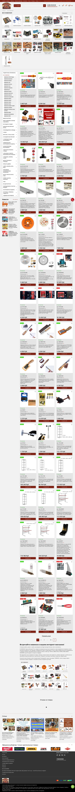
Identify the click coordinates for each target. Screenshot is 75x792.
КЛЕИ (4, 181)
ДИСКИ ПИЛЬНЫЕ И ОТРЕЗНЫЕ (7, 161)
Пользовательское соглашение (8, 761)
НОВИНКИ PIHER (7, 104)
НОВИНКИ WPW (7, 116)
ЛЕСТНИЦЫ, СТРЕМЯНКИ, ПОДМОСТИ (8, 192)
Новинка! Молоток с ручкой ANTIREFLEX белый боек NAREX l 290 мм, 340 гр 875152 (27, 447)
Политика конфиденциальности (8, 759)
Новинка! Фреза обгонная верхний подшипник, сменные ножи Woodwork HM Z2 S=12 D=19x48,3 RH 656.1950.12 (64, 133)
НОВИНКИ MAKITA (8, 95)
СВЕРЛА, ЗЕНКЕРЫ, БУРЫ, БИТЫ (8, 167)
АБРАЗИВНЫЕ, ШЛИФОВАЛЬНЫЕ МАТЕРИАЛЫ (7, 171)
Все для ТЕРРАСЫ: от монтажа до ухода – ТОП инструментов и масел (37, 733)
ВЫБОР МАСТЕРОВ (7, 118)
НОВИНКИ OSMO (7, 102)
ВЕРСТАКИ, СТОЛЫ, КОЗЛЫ (8, 134)
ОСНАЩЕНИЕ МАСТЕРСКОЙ (8, 136)
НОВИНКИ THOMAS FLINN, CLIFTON (9, 110)
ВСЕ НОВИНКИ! (6, 75)
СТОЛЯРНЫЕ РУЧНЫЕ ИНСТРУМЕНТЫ (7, 140)
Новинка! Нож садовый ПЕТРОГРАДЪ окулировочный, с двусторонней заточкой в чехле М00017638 (46, 346)
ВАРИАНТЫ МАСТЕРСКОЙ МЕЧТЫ (8, 127)
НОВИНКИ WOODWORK (9, 114)
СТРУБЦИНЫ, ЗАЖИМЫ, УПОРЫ (8, 157)
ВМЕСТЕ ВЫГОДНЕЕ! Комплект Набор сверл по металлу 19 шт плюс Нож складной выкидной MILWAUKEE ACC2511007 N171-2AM (46, 311)
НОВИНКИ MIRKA (7, 98)
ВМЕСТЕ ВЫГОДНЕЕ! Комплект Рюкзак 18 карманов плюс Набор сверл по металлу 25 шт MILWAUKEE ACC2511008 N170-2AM (64, 311)
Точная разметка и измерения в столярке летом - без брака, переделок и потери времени (66, 733)
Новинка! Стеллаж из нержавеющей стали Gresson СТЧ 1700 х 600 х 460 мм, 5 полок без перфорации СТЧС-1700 (46, 481)
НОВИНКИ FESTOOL (8, 84)
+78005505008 (60, 759)
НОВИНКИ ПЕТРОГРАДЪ (9, 77)
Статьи (37, 1)
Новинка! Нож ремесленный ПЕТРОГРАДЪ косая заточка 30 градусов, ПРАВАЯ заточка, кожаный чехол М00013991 (64, 381)
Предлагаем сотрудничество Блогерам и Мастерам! (51, 733)
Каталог (8, 1)
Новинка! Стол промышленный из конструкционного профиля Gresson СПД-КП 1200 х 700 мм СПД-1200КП (46, 545)
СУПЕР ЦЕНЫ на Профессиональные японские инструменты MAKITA (13, 218)
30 (50, 640)
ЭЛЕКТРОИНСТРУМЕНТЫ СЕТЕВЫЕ (8, 150)
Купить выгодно (5, 758)
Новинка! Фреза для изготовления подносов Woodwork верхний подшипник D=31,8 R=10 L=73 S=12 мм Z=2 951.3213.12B (27, 171)
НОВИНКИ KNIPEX (7, 91)
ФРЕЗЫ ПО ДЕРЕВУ (7, 163)
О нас (29, 1)
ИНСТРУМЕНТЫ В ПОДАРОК (9, 189)
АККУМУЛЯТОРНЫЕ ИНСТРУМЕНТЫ (7, 147)
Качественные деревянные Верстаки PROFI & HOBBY (8, 733)
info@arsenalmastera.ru (52, 6)
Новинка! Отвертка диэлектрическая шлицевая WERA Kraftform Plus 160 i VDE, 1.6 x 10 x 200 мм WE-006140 (27, 96)
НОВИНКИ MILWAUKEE (8, 96)
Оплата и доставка (18, 1)
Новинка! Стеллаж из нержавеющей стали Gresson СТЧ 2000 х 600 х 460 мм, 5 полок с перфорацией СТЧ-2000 (64, 480)
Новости (12, 1)
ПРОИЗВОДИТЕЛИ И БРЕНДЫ (9, 130)
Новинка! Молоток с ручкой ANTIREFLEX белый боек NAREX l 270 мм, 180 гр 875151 (46, 447)
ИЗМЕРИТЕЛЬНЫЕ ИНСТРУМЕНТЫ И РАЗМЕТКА (9, 143)
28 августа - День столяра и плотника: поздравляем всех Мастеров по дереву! (13, 226)
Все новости (15, 199)
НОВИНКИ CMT (7, 82)
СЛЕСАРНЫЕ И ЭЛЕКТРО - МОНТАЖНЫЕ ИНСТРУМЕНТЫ (9, 154)
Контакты (25, 1)
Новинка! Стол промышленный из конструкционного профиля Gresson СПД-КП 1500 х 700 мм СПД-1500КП (27, 545)
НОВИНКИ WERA (7, 112)
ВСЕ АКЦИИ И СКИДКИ (8, 124)
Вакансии (4, 765)
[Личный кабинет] (59, 5)
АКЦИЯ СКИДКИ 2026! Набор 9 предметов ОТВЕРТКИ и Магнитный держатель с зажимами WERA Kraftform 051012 (27, 622)
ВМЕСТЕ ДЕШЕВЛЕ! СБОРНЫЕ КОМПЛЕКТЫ (9, 121)
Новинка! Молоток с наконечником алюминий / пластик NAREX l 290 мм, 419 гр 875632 (64, 414)
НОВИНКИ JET (7, 89)
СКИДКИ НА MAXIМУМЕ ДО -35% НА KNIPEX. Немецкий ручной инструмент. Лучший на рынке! (13, 233)
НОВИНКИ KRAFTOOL (8, 93)
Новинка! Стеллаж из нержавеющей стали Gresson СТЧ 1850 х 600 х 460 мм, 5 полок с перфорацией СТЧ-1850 (27, 513)
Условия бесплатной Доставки (8, 772)
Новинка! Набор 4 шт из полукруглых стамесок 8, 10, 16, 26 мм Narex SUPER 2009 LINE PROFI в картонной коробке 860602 (46, 415)
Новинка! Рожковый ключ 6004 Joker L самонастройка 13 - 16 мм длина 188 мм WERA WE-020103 (46, 96)
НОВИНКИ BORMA (8, 80)
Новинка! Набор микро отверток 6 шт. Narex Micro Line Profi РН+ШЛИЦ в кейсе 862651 (28, 414)
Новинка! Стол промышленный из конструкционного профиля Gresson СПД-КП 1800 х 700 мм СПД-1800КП (64, 513)
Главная (3, 1)
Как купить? (4, 756)
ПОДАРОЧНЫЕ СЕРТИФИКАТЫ (9, 72)
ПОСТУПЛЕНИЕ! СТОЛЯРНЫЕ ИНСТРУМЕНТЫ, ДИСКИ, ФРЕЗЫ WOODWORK (12, 211)
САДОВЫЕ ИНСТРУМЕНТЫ (8, 195)
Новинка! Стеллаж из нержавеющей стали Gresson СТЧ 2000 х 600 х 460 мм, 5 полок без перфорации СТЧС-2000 (64, 448)
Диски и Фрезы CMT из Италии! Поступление (13, 202)
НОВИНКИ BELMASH (8, 78)
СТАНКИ (5, 132)
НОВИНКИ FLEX (7, 86)
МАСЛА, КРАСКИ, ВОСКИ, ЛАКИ (8, 175)
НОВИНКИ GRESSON (8, 87)
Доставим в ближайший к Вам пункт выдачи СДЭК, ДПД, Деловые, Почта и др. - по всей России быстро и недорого (24, 770)
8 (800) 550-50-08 (51, 5)
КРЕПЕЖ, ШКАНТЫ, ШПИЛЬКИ (7, 179)
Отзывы (33, 1)
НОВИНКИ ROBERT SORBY (9, 105)
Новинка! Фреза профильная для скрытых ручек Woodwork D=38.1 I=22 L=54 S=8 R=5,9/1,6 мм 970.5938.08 (46, 170)
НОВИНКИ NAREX (7, 100)
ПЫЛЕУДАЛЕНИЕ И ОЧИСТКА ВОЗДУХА (9, 187)
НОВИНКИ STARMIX (8, 107)
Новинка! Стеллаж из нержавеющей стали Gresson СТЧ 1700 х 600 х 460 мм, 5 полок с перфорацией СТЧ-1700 (46, 513)
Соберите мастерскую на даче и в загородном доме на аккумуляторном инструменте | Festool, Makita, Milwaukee (23, 734)
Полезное (4, 766)
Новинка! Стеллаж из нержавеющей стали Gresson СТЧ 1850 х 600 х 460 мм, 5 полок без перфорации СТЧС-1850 (27, 481)
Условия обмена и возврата (7, 763)
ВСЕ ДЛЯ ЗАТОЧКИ (7, 183)
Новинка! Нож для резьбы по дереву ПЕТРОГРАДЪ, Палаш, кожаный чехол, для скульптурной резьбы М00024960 (46, 381)
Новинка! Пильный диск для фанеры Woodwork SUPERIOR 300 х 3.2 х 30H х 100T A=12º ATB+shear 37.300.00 (64, 238)
